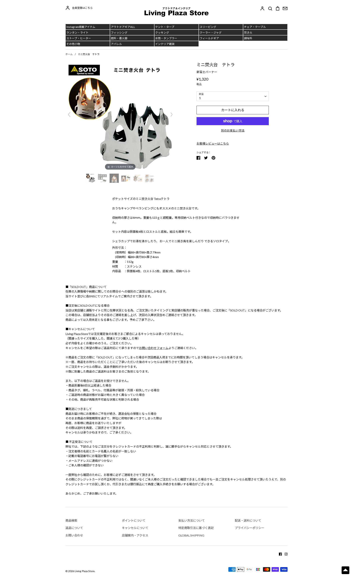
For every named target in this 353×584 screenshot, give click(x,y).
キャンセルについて (135, 527)
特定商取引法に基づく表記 (196, 527)
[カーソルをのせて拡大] (120, 116)
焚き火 (248, 32)
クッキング (162, 32)
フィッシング (119, 32)
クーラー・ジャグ (211, 32)
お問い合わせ (74, 535)
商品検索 (71, 520)
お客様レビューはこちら (213, 143)
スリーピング (208, 26)
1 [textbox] (200, 97)
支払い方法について (191, 520)
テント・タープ (164, 26)
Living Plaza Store (85, 571)
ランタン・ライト (77, 32)
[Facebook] (279, 553)
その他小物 (73, 44)
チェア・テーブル (255, 26)
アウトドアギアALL (123, 26)
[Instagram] (285, 553)
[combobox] (233, 96)
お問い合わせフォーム (153, 348)
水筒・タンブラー (166, 38)
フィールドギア (209, 38)
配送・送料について (248, 520)
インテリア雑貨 (164, 44)
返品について (74, 527)
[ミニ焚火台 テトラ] (91, 178)
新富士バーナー (207, 72)
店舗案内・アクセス (135, 535)
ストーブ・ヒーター (78, 38)
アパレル (116, 44)
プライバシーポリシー (249, 527)
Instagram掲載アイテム (80, 26)
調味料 (248, 38)
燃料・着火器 (119, 38)
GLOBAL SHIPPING (191, 535)
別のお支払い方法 (233, 130)
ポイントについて (133, 520)
